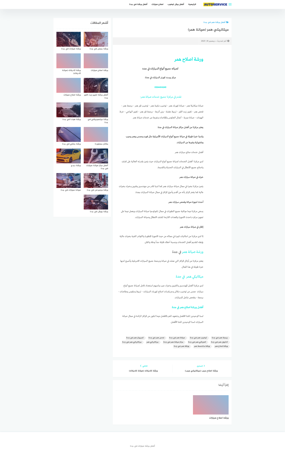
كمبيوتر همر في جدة (135, 337)
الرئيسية (192, 4)
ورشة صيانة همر (192, 252)
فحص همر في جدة (156, 337)
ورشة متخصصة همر (202, 346)
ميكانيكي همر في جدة (189, 276)
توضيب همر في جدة (198, 337)
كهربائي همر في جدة (197, 342)
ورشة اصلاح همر (221, 346)
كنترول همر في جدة (219, 342)
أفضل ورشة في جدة (138, 4)
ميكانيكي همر (152, 342)
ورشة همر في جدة (181, 346)
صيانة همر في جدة (177, 337)
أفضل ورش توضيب (176, 4)
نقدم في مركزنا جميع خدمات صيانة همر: (160, 97)
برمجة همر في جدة (220, 337)
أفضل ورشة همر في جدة (214, 22)
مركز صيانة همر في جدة (173, 342)
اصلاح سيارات (157, 4)
